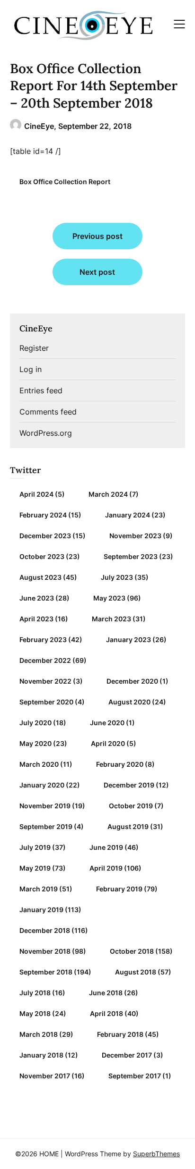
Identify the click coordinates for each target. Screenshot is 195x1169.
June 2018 (106, 993)
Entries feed (40, 390)
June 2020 (107, 723)
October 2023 (41, 556)
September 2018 (45, 972)
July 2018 (35, 993)
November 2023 (135, 536)
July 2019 (35, 847)
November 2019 (45, 806)
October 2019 (131, 806)
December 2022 (45, 660)
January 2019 (41, 910)
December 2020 (132, 681)
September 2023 (131, 556)
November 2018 (45, 951)
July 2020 (35, 723)
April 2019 (106, 868)
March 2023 (111, 619)
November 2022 (45, 681)
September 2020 (46, 702)
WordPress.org (45, 433)
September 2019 (45, 826)
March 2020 (39, 764)
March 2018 (38, 1034)
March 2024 (108, 494)
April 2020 (108, 743)
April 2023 (36, 619)
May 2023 (109, 598)
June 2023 (36, 598)
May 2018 (35, 1013)
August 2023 (40, 577)
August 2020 (129, 702)
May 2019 (35, 868)
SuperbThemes (156, 1154)
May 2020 (35, 743)
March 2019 (38, 889)
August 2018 (135, 972)
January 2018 (41, 1055)
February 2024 (43, 515)
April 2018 (106, 1013)
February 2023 (43, 639)
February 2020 (119, 764)
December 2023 (45, 536)
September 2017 (134, 1076)
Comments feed (48, 411)
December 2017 (127, 1055)
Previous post (97, 236)
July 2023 (117, 577)
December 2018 (44, 930)
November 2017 (44, 1076)
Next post (97, 272)
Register (34, 348)
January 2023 (128, 639)
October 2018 (132, 951)
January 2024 (127, 515)
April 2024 (36, 494)
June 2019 (106, 847)
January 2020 (41, 785)
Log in (30, 369)
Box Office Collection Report (64, 182)
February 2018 (120, 1034)
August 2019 (128, 826)
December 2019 (129, 785)
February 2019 (119, 889)
